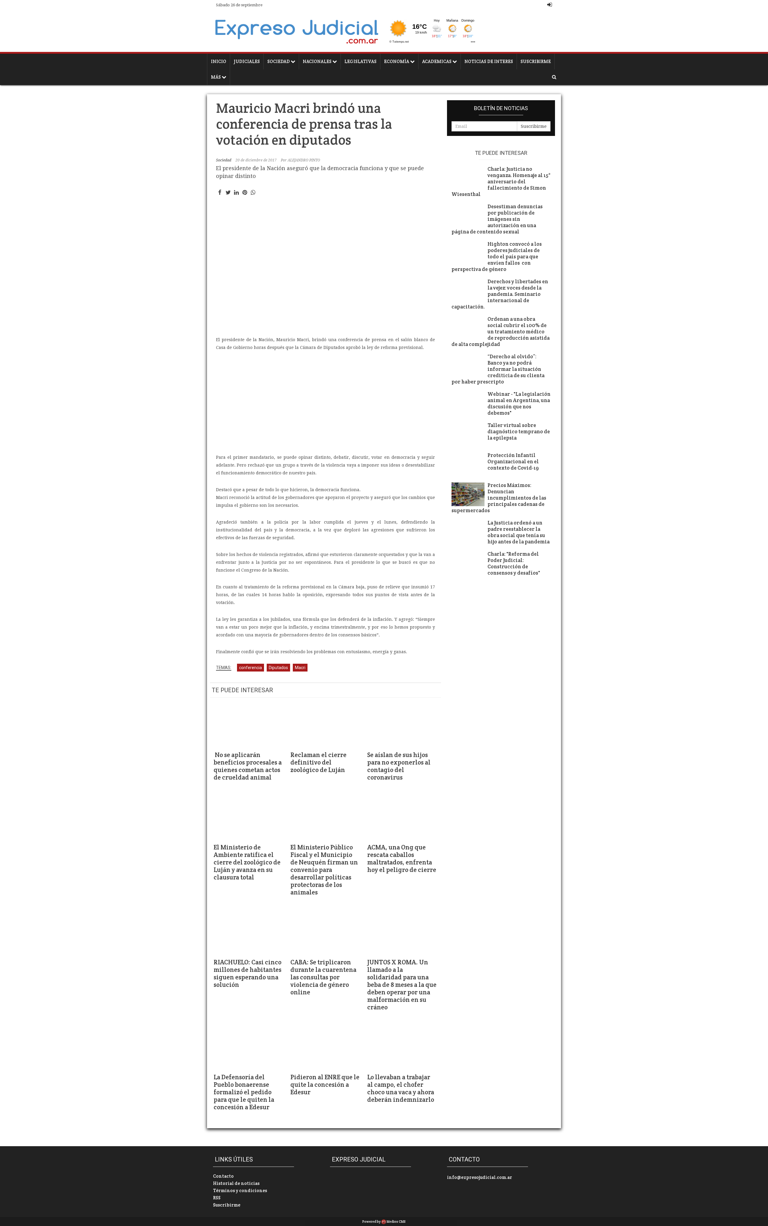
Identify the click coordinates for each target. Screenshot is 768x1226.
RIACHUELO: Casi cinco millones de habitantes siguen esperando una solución (247, 973)
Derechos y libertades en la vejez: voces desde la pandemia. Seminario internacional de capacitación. (500, 294)
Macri (300, 667)
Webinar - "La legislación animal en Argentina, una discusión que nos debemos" (519, 403)
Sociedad (279, 61)
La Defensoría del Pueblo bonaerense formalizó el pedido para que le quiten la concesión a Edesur (244, 1092)
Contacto (223, 1176)
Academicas (437, 61)
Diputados (278, 667)
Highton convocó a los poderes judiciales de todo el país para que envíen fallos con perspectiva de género (497, 256)
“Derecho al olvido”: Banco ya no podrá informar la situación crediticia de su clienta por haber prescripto (498, 369)
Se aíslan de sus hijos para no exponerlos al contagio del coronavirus (398, 766)
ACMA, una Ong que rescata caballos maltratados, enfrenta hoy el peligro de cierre (401, 858)
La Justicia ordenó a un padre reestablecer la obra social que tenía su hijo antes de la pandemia (519, 532)
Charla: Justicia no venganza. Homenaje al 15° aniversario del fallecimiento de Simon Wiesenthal (501, 181)
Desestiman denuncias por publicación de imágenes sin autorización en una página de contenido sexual (497, 219)
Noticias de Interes (488, 61)
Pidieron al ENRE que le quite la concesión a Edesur (324, 1084)
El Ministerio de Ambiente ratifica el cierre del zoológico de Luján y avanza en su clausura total (247, 862)
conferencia (250, 667)
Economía (397, 61)
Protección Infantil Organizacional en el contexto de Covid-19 (513, 461)
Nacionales (317, 61)
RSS (216, 1197)
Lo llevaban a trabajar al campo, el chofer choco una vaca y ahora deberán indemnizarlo (401, 1088)
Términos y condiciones (240, 1190)
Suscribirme (535, 61)
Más (216, 77)
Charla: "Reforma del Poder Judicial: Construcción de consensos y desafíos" (514, 563)
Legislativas (360, 61)
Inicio (218, 61)
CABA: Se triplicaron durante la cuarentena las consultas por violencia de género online (323, 977)
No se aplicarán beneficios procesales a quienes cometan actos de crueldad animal (248, 766)
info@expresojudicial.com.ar (479, 1177)
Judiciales (247, 61)
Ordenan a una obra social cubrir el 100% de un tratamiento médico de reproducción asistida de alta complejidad (501, 331)
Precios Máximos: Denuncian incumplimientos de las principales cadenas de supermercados (499, 498)
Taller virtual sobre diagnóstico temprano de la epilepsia (519, 431)
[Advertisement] (325, 402)
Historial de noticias (236, 1183)
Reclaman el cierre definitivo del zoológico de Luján (318, 762)
